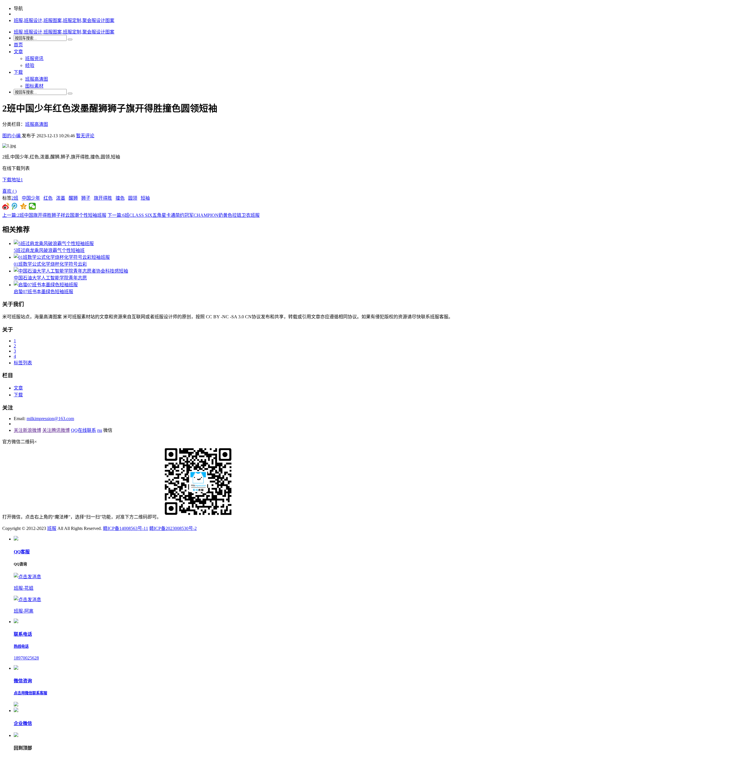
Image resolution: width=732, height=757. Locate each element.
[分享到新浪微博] (5, 206)
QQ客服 (22, 551)
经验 (29, 65)
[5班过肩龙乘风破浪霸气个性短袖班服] (54, 243)
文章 (18, 51)
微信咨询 (23, 680)
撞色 (120, 198)
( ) (9, 191)
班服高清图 (36, 79)
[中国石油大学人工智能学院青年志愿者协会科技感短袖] (71, 271)
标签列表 (23, 362)
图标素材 (34, 86)
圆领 (132, 198)
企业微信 (23, 723)
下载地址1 (12, 179)
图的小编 (12, 135)
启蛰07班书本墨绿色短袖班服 (43, 291)
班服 (51, 528)
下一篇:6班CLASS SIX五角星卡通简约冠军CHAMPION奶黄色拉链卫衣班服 (184, 215)
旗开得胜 (103, 198)
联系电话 (23, 634)
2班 (14, 198)
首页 (18, 44)
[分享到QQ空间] (23, 206)
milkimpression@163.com (50, 418)
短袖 (145, 198)
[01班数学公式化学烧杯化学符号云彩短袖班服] (62, 257)
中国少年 (31, 198)
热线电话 (21, 646)
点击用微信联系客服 (30, 693)
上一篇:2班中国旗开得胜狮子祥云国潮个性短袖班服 (54, 215)
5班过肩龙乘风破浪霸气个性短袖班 (49, 250)
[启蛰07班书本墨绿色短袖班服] (46, 284)
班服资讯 (34, 58)
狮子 (85, 198)
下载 (18, 72)
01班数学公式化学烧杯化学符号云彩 (50, 264)
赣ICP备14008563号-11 (125, 528)
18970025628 (26, 657)
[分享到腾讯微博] (14, 206)
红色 (48, 198)
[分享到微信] (32, 206)
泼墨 (60, 198)
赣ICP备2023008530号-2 (173, 528)
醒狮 (73, 198)
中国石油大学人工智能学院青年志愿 (50, 277)
